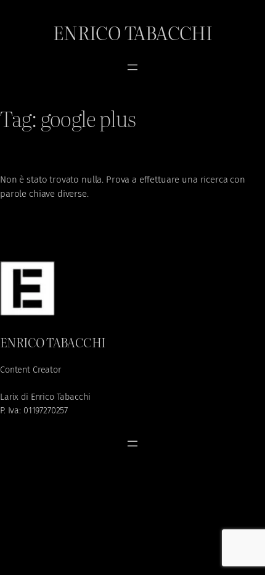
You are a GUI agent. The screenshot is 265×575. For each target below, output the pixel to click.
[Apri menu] (132, 67)
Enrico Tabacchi (133, 32)
